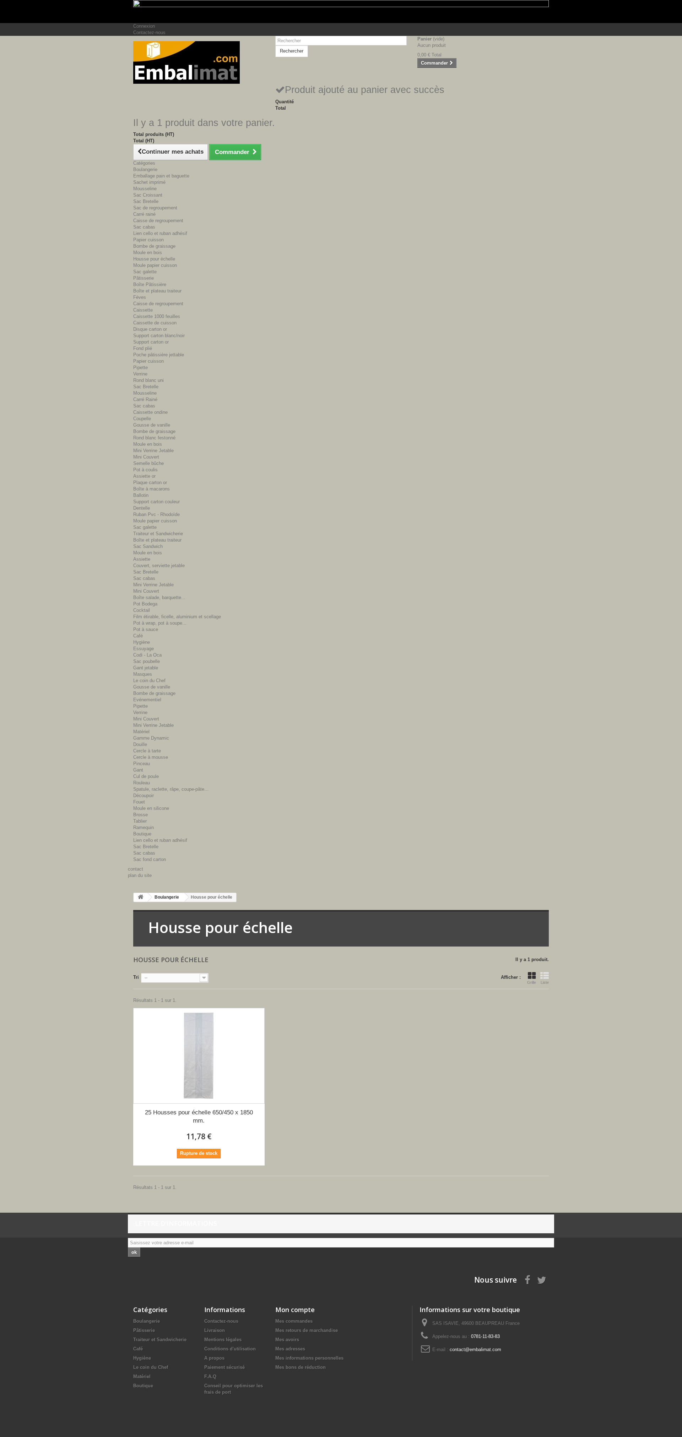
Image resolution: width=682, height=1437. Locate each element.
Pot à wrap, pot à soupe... (159, 623)
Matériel (141, 731)
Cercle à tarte (147, 750)
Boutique (142, 834)
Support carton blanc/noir (159, 335)
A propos (214, 1358)
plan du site (140, 875)
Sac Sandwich (148, 546)
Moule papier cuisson (155, 265)
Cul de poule (146, 776)
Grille (531, 982)
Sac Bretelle (145, 201)
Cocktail (141, 610)
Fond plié (142, 348)
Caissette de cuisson (155, 322)
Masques (142, 674)
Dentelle (141, 508)
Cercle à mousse (150, 757)
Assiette (141, 559)
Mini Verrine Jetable (153, 450)
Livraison (214, 1330)
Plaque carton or (150, 482)
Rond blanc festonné (154, 437)
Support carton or (151, 342)
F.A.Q (210, 1376)
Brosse (140, 814)
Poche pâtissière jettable (158, 354)
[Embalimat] (199, 62)
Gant (138, 770)
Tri (136, 977)
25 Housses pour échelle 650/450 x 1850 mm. (199, 1116)
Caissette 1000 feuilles (156, 316)
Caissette (143, 310)
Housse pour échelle (154, 259)
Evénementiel (147, 699)
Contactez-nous (149, 32)
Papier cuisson (148, 239)
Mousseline (145, 188)
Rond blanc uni (148, 380)
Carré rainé (144, 214)
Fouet (139, 802)
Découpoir (143, 795)
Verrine (140, 374)
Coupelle (142, 418)
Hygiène (141, 642)
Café (138, 635)
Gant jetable (145, 667)
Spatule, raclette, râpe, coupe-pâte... (171, 789)
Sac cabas (144, 227)
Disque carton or (150, 329)
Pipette (140, 367)
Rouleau (141, 782)
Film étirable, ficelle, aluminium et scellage (177, 616)
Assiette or (144, 476)
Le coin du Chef (149, 680)
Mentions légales (223, 1339)
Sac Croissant (147, 195)
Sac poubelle (146, 661)
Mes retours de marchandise (306, 1330)
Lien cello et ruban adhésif (160, 233)
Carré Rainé (145, 399)
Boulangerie (145, 169)
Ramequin (143, 827)
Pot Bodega (145, 604)
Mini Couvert (146, 457)
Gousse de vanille (151, 425)
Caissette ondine (150, 412)
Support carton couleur (156, 501)
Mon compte (295, 1309)
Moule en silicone (151, 808)
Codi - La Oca (147, 655)
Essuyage (143, 648)
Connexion (144, 26)
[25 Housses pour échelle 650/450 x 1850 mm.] (199, 1055)
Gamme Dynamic (151, 738)
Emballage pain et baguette (161, 176)
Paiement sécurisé (224, 1367)
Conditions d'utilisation (230, 1348)
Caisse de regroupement (158, 220)
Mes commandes (294, 1321)
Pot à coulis (145, 469)
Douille (140, 744)
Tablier (140, 821)
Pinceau (141, 763)
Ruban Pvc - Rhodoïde (156, 514)
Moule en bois (147, 252)
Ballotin (140, 495)
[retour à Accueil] (140, 897)
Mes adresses (290, 1348)
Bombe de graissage (154, 246)
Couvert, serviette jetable (159, 565)
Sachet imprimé (149, 182)
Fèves (139, 297)
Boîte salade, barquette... (159, 597)
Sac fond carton (149, 859)
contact (135, 869)
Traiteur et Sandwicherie (158, 533)
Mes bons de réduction (300, 1367)
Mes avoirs (287, 1339)
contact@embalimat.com (475, 1349)
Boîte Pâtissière (149, 284)
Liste (545, 982)
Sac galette (145, 271)
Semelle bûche (148, 463)
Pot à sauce (145, 629)
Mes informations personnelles (309, 1358)
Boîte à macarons (151, 489)
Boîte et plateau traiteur (157, 291)
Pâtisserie (143, 278)
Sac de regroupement (155, 207)
